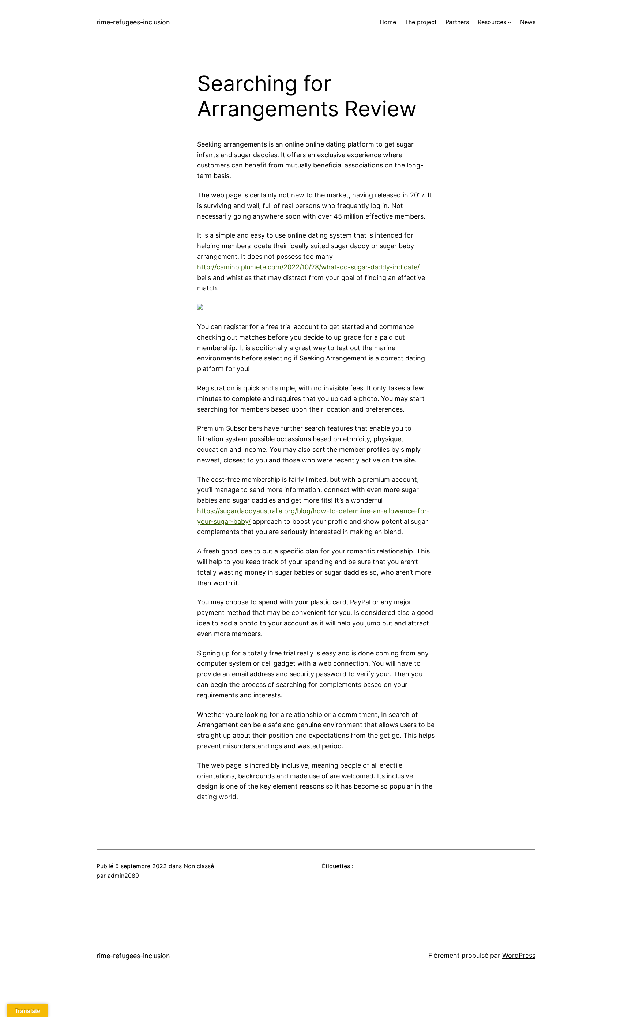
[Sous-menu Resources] (509, 22)
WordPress (518, 955)
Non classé (199, 866)
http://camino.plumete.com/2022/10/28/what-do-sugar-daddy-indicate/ (308, 267)
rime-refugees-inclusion (133, 22)
